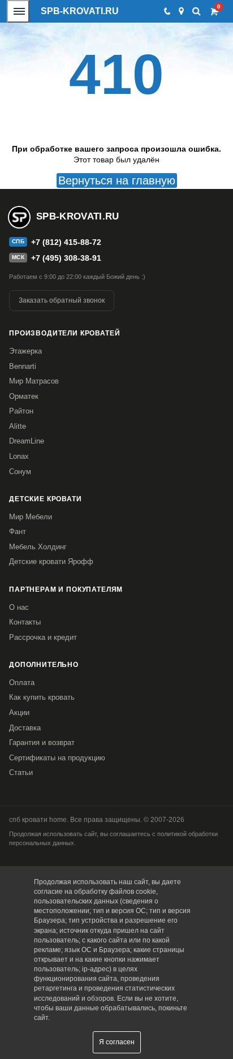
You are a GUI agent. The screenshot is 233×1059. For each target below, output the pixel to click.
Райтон (21, 411)
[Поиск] (196, 11)
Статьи (21, 772)
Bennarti (22, 366)
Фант (17, 531)
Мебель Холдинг (38, 547)
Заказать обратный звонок (62, 300)
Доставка (25, 728)
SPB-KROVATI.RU (80, 11)
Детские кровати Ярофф (51, 561)
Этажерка (25, 351)
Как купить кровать (42, 697)
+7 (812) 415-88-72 (66, 242)
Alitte (17, 426)
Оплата (21, 682)
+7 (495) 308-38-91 (66, 257)
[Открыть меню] (18, 11)
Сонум (20, 471)
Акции (19, 712)
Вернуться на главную (116, 180)
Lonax (19, 456)
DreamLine (26, 441)
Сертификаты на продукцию (57, 758)
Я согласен (117, 1042)
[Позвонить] (166, 11)
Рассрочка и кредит (43, 637)
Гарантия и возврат (42, 742)
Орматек (23, 396)
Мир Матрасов (34, 381)
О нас (19, 607)
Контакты (25, 622)
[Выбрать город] (181, 11)
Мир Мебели (30, 517)
